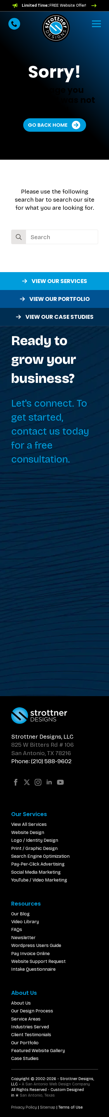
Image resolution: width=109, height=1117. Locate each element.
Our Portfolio (25, 1042)
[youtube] (60, 782)
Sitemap (47, 1107)
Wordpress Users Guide (36, 945)
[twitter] (26, 782)
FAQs (16, 929)
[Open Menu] (96, 23)
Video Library (25, 921)
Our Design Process (32, 1011)
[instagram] (38, 782)
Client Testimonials (31, 1034)
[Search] (18, 237)
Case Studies (25, 1058)
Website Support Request (38, 961)
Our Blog (20, 913)
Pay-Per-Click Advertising (38, 864)
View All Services (29, 824)
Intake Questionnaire (33, 969)
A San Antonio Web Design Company (56, 1084)
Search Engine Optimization (40, 856)
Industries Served (30, 1026)
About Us (21, 1003)
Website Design (27, 832)
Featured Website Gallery (38, 1050)
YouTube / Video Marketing (39, 880)
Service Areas (26, 1019)
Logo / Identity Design (34, 840)
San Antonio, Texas (37, 1095)
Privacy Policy (24, 1107)
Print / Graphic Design (34, 848)
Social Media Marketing (36, 872)
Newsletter (23, 937)
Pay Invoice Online (30, 953)
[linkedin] (49, 782)
